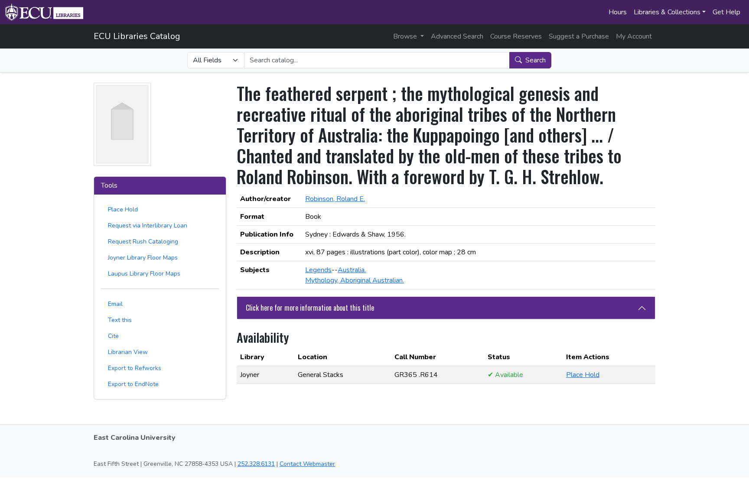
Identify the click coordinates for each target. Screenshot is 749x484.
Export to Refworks (134, 368)
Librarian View (128, 352)
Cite (113, 336)
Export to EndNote (133, 384)
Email (115, 304)
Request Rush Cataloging (143, 241)
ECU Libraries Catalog (137, 36)
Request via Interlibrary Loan (147, 225)
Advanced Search (457, 36)
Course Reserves (516, 36)
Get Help (726, 12)
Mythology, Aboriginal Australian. (354, 280)
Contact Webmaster (307, 464)
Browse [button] (406, 36)
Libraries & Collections (667, 12)
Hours (618, 12)
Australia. (352, 270)
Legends (318, 270)
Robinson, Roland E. (335, 199)
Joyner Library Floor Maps (143, 257)
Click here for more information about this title (310, 307)
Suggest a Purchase (579, 36)
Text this (120, 320)
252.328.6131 (256, 464)
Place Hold (123, 209)
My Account (634, 36)
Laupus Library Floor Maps (144, 274)
